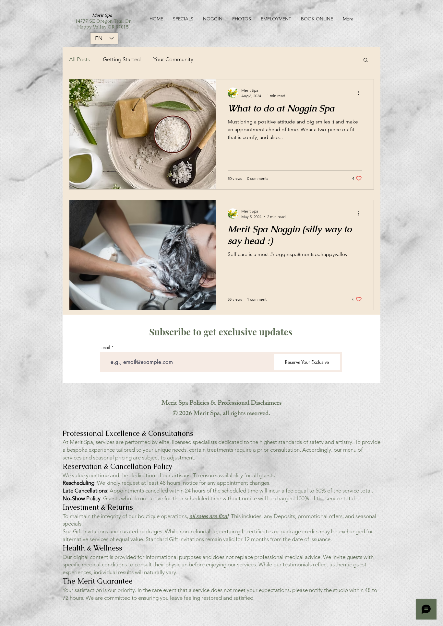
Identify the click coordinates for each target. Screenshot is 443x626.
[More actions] (361, 93)
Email (105, 347)
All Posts (79, 59)
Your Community (173, 59)
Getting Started (121, 59)
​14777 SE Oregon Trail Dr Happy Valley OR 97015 (103, 21)
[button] (366, 60)
